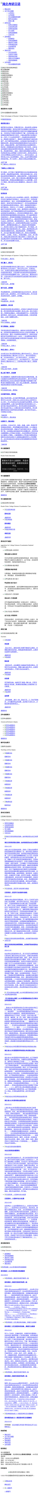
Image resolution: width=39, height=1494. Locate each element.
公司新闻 (11, 15)
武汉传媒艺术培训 (18, 1425)
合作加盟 (8, 62)
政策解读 (11, 38)
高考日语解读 (12, 25)
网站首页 (8, 9)
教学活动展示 (12, 19)
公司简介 (11, 13)
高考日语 (8, 23)
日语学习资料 (12, 54)
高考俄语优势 (12, 44)
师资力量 (11, 21)
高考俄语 (8, 36)
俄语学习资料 (12, 42)
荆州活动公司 (29, 1425)
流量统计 (18, 1477)
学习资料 (11, 31)
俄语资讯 (11, 48)
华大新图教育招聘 (14, 17)
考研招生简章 (12, 56)
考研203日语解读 (14, 58)
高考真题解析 (12, 32)
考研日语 (8, 50)
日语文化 (11, 34)
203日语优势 (12, 52)
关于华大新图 (9, 11)
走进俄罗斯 (12, 46)
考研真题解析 (12, 60)
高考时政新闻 (12, 29)
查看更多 (4, 495)
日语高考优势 (12, 27)
